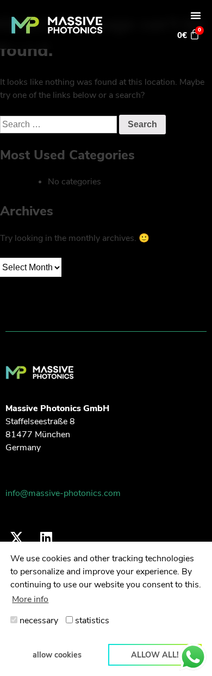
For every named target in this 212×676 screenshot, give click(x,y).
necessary (37, 621)
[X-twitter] (16, 537)
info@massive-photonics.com (63, 493)
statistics (91, 621)
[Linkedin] (46, 537)
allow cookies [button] (57, 654)
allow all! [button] (155, 654)
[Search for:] (59, 125)
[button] (196, 15)
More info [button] (30, 599)
